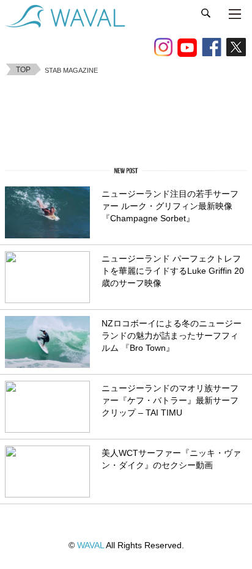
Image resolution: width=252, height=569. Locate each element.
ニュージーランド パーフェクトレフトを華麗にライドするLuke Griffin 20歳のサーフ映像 (173, 271)
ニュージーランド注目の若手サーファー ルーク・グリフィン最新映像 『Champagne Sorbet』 (170, 206)
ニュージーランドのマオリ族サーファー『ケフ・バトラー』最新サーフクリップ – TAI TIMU (170, 400)
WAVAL (90, 545)
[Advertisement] (126, 118)
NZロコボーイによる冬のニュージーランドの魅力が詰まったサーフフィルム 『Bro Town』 (172, 336)
